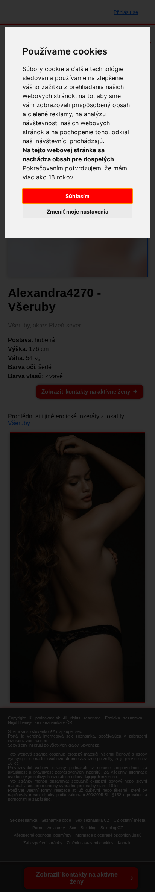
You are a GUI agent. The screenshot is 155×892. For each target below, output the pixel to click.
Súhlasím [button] (77, 196)
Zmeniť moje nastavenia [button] (77, 211)
